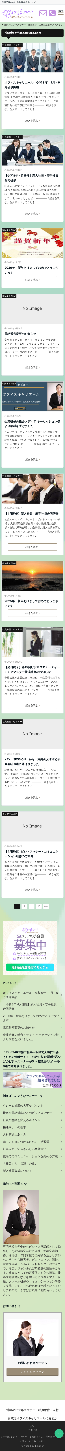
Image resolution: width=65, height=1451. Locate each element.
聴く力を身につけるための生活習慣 (26, 1142)
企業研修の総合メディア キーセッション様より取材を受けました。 (32, 424)
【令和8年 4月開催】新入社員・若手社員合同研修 (31, 178)
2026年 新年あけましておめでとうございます (31, 270)
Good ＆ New (9, 230)
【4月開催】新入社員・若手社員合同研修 (31, 513)
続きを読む (31, 120)
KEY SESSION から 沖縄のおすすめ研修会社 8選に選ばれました (32, 761)
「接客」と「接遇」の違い (20, 1163)
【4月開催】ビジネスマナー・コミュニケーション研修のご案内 (31, 854)
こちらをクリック (32, 1371)
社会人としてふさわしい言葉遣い (24, 1149)
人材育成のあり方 (14, 1134)
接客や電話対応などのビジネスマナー (27, 1113)
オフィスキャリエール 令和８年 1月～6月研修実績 (32, 85)
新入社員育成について (17, 1170)
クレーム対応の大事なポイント (23, 1105)
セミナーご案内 (10, 813)
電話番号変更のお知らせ (20, 334)
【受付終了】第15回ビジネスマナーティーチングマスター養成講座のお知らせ (32, 669)
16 (39, 906)
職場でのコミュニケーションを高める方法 (30, 1156)
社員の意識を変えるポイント (21, 1120)
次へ (46, 906)
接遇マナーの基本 (14, 1127)
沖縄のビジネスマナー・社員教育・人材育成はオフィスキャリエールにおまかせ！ (32, 1418)
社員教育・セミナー (12, 44)
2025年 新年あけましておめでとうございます (31, 603)
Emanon (39, 1445)
